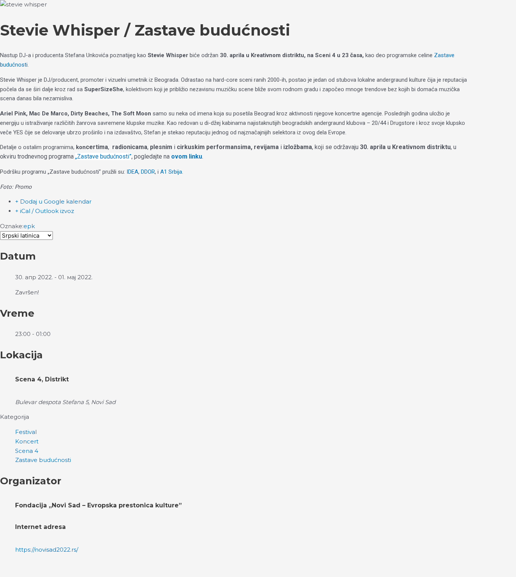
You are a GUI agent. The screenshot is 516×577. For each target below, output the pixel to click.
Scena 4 (26, 450)
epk (29, 226)
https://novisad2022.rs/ (46, 549)
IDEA (132, 171)
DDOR (148, 171)
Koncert (27, 441)
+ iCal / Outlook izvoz (44, 211)
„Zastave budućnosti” (103, 156)
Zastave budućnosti (43, 459)
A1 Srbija (171, 171)
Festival (26, 431)
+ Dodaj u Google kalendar (53, 201)
